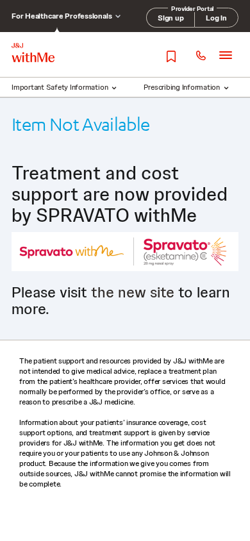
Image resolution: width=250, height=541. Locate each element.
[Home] (33, 52)
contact (200, 56)
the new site (132, 292)
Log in (216, 18)
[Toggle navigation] (225, 55)
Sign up (170, 18)
